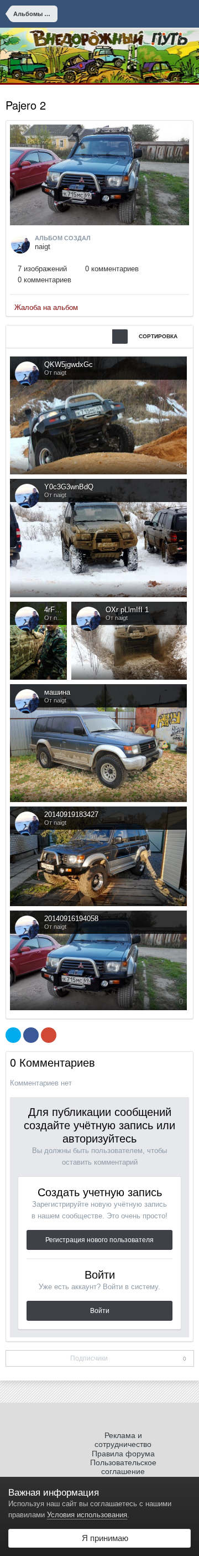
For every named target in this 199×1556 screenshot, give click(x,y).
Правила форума (123, 1453)
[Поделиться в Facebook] (31, 1035)
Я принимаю (102, 1538)
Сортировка (159, 336)
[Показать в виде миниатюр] (120, 336)
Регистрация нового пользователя (99, 1240)
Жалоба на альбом (46, 307)
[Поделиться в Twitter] (13, 1035)
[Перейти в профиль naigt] (20, 244)
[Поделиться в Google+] (48, 1035)
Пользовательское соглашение (123, 1467)
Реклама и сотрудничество (123, 1440)
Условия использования (87, 1515)
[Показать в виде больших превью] (104, 336)
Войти (99, 1311)
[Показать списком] (89, 336)
